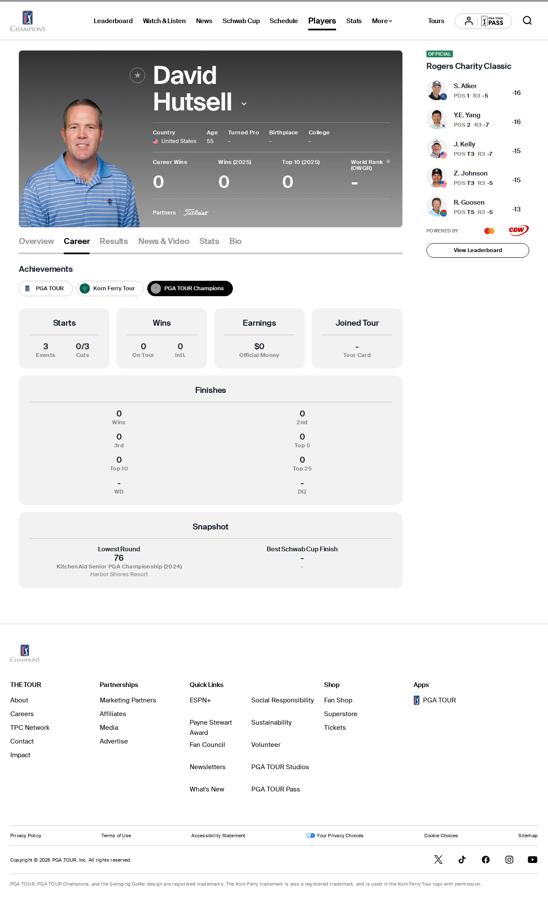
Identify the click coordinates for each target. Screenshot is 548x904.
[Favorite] (137, 75)
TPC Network (30, 727)
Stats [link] (209, 241)
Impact (20, 755)
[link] (477, 61)
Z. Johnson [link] (471, 173)
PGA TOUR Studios (280, 767)
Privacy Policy (25, 836)
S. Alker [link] (465, 86)
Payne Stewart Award (211, 727)
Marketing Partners (128, 700)
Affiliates (113, 714)
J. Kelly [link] (464, 144)
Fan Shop (338, 700)
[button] (244, 103)
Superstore (340, 714)
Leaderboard (113, 21)
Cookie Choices (441, 836)
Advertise (114, 741)
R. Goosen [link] (469, 202)
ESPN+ (200, 700)
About (19, 700)
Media (109, 727)
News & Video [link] (163, 241)
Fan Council (207, 744)
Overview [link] (36, 241)
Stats (354, 21)
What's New (207, 789)
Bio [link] (235, 241)
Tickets (335, 727)
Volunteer (265, 744)
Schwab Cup (241, 21)
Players (322, 20)
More (384, 22)
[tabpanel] (210, 427)
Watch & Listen (164, 21)
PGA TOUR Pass (275, 789)
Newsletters (208, 767)
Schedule (284, 21)
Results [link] (114, 241)
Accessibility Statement (218, 836)
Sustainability (271, 722)
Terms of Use (116, 836)
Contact (22, 741)
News (204, 21)
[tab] (36, 245)
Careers (22, 714)
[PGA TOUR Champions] (27, 21)
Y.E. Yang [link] (467, 115)
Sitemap (528, 836)
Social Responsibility (282, 700)
